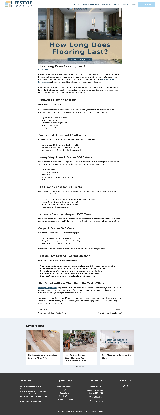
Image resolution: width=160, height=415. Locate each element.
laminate (41, 82)
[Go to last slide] (29, 347)
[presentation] (43, 341)
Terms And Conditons (64, 387)
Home (76, 4)
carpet (47, 82)
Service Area (107, 4)
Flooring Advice (43, 69)
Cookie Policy (64, 393)
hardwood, (105, 79)
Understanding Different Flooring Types (52, 311)
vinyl (113, 79)
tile (110, 79)
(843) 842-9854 (147, 4)
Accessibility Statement (65, 399)
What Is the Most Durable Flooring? (110, 311)
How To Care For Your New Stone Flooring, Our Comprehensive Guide (78, 358)
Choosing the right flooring (47, 288)
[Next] (130, 347)
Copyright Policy (64, 396)
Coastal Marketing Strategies (94, 411)
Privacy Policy (64, 390)
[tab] (76, 366)
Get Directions (97, 397)
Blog (134, 4)
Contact (127, 4)
